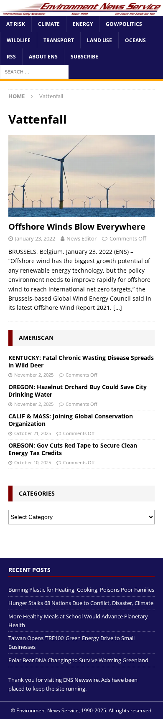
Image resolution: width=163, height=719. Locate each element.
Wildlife (19, 40)
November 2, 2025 (33, 375)
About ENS (43, 56)
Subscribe (84, 56)
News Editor (81, 238)
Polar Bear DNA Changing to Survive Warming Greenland (78, 660)
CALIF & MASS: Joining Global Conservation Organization (70, 420)
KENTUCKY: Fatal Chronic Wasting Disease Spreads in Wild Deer (81, 361)
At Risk (15, 24)
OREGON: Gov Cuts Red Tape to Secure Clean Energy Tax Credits (72, 449)
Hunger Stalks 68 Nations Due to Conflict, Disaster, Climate (80, 603)
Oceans (135, 40)
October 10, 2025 (32, 462)
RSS (11, 56)
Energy (83, 24)
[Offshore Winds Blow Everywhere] (81, 176)
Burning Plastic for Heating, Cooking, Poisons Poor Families (81, 589)
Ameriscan (36, 338)
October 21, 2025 (32, 433)
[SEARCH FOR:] (34, 71)
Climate (49, 24)
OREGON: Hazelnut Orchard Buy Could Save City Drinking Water (77, 390)
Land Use (99, 40)
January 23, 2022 (35, 238)
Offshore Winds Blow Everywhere (76, 226)
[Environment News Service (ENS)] (81, 11)
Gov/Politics (124, 24)
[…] (117, 307)
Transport (58, 40)
